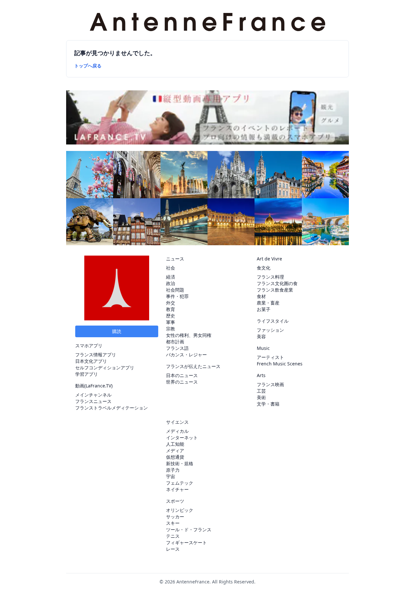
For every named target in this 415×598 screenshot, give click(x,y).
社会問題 (175, 290)
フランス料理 (270, 277)
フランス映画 (270, 384)
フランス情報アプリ (95, 354)
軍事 (170, 322)
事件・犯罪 (177, 296)
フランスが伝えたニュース (193, 366)
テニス (173, 536)
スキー (173, 523)
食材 (261, 296)
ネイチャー (177, 489)
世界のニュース (182, 382)
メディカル (177, 431)
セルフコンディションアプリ (104, 367)
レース (173, 549)
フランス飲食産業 (275, 290)
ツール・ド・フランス (188, 529)
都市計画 (175, 342)
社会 (170, 268)
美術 (261, 397)
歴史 (170, 316)
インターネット (182, 437)
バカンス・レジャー (186, 354)
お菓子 (263, 309)
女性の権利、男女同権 (188, 335)
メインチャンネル (93, 395)
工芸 (261, 391)
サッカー (175, 516)
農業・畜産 (268, 303)
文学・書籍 (268, 404)
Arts (261, 375)
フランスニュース (93, 401)
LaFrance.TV (98, 386)
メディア (175, 450)
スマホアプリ (88, 345)
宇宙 (170, 476)
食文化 (263, 268)
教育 (170, 309)
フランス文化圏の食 (277, 283)
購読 (116, 331)
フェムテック (179, 483)
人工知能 (175, 444)
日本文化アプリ (91, 361)
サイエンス (177, 422)
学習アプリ (86, 374)
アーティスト (270, 357)
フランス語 (177, 348)
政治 (170, 283)
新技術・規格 (179, 463)
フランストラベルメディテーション (111, 408)
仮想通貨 (175, 457)
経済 (170, 277)
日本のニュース (182, 375)
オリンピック (179, 510)
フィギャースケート (186, 542)
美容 (261, 336)
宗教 (170, 329)
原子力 (173, 470)
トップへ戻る (87, 66)
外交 (170, 303)
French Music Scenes (279, 364)
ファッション (270, 330)
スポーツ (175, 501)
